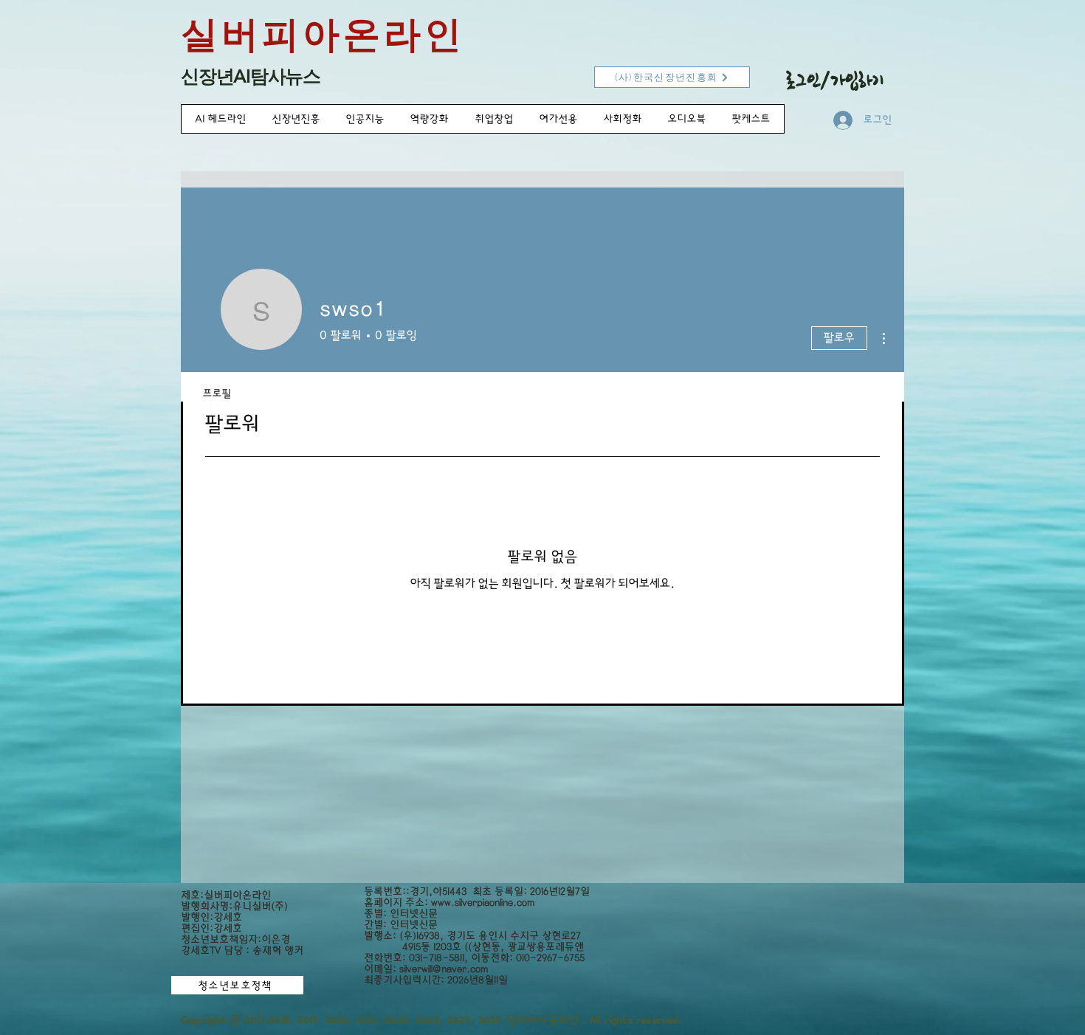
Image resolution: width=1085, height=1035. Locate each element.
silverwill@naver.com (443, 969)
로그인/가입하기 (835, 80)
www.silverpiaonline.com (482, 902)
